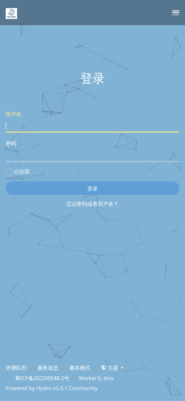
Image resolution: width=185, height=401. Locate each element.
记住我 (21, 171)
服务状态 (47, 367)
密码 (11, 143)
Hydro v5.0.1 (52, 388)
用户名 (13, 113)
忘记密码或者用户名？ (92, 203)
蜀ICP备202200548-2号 (42, 378)
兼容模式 (79, 367)
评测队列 (16, 367)
